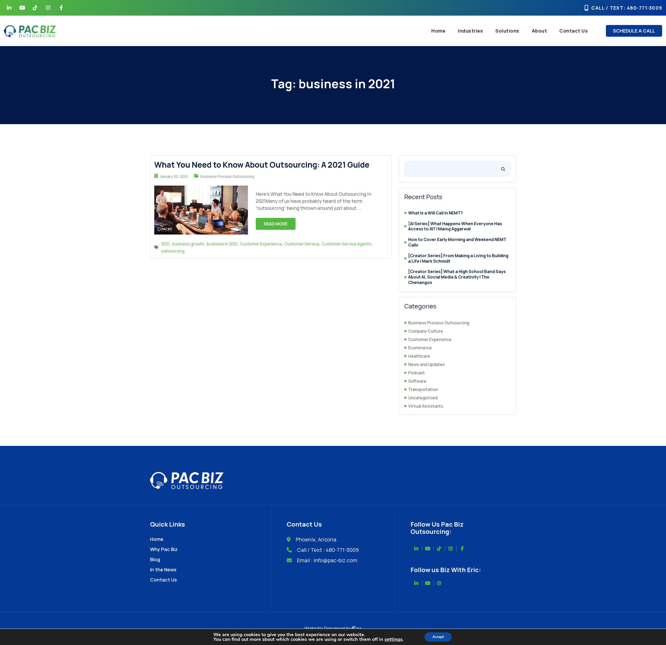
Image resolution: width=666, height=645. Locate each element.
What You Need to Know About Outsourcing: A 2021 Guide (261, 165)
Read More (275, 224)
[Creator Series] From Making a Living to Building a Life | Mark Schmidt (458, 258)
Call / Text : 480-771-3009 (328, 549)
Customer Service (301, 244)
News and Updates (426, 364)
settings (393, 639)
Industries (470, 31)
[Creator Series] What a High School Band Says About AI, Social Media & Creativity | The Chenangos (457, 277)
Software (417, 381)
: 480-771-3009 (643, 8)
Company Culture (425, 331)
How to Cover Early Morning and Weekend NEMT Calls (457, 242)
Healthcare (419, 356)
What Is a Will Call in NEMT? (435, 213)
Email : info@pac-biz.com (327, 560)
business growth (188, 244)
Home (438, 31)
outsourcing (172, 251)
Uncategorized (423, 398)
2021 (165, 244)
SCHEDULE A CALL (634, 31)
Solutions (507, 31)
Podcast (416, 373)
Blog (155, 559)
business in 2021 (222, 244)
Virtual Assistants (425, 406)
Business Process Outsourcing (227, 176)
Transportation (423, 389)
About (539, 31)
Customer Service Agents (346, 244)
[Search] (503, 169)
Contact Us (573, 31)
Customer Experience (261, 244)
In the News (163, 569)
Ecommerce (420, 348)
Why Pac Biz (164, 549)
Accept (438, 636)
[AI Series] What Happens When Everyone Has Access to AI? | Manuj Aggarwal (455, 226)
